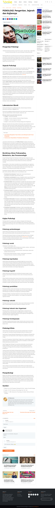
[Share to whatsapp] (14, 19)
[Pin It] (8, 19)
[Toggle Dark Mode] (49, 2)
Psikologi (25, 4)
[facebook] (46, 2)
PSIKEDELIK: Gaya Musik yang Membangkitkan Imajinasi (27, 480)
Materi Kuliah (15, 4)
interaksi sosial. (25, 236)
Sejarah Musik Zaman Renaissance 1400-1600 (46, 17)
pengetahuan (47, 9)
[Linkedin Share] (10, 19)
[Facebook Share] (3, 19)
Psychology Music (51, 20)
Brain (41, 4)
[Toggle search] (51, 2)
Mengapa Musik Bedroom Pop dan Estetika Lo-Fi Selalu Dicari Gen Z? (47, 80)
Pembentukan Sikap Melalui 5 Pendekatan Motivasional (16, 137)
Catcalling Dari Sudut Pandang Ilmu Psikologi (9, 480)
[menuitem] (15, 2)
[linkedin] (29, 494)
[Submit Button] (51, 499)
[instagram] (47, 2)
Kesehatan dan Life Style (35, 4)
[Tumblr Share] (12, 19)
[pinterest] (31, 494)
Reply (5, 427)
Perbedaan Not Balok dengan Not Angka (46, 28)
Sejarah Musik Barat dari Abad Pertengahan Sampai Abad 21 (47, 22)
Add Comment (9, 450)
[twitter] (37, 494)
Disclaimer (19, 494)
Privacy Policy (19, 495)
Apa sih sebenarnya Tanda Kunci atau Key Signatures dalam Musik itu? (47, 11)
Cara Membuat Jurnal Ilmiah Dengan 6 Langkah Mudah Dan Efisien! (10, 466)
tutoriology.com (36, 506)
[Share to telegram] (16, 19)
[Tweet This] (5, 19)
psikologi (24, 74)
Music (29, 4)
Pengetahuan (20, 4)
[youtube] (33, 494)
